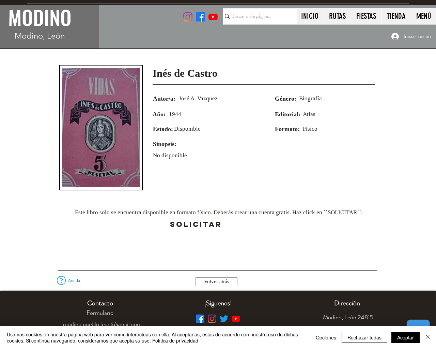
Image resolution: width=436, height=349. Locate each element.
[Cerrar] (428, 337)
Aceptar (405, 337)
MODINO (40, 17)
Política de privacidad (175, 340)
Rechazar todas (364, 337)
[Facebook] (200, 319)
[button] (241, 224)
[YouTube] (213, 16)
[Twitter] (224, 319)
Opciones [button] (326, 337)
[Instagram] (187, 16)
